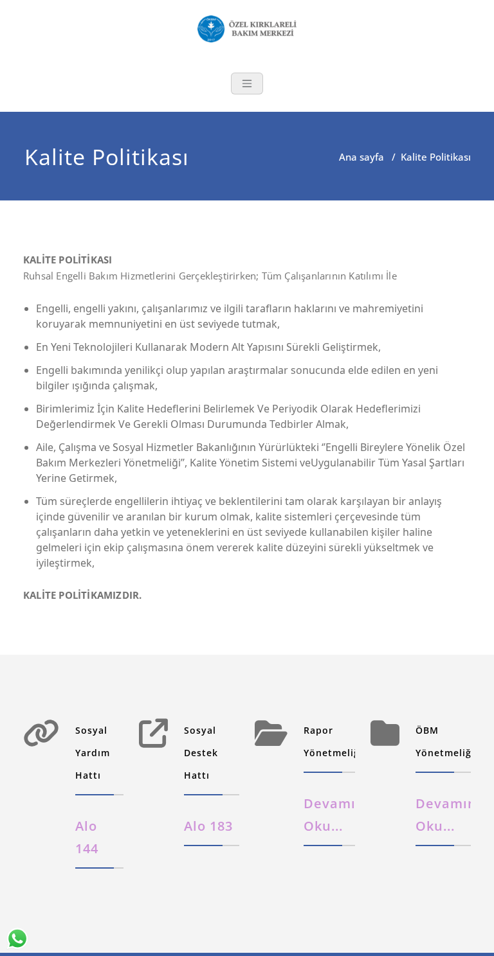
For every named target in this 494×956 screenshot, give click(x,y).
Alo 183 (208, 826)
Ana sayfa (361, 156)
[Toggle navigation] (247, 83)
